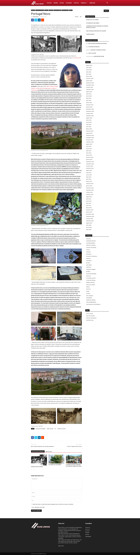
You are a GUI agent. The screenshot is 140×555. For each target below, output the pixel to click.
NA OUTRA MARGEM (91, 273)
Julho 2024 (88, 120)
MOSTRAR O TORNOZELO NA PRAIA (98, 50)
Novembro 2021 (90, 190)
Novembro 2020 (90, 216)
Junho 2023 (89, 148)
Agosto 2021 (89, 196)
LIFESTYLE (76, 3)
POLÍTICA (49, 3)
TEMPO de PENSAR (90, 300)
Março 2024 (89, 129)
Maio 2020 (88, 229)
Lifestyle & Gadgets (57, 10)
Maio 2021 (88, 203)
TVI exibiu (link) (77, 58)
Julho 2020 (88, 225)
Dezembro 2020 (90, 214)
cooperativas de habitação (40, 428)
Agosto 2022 (89, 170)
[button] (107, 3)
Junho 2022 (89, 174)
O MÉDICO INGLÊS (90, 34)
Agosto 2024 (89, 118)
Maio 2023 (88, 150)
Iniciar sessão (89, 313)
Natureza (88, 276)
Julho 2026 (88, 67)
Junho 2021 (89, 201)
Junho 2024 (89, 122)
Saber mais (61, 546)
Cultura (88, 249)
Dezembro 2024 (90, 109)
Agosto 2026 (89, 65)
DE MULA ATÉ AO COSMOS (37, 466)
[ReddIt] (42, 20)
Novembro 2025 (90, 85)
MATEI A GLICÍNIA (92, 53)
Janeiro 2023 (89, 159)
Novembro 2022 (90, 164)
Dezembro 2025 (90, 83)
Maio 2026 (88, 72)
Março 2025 (89, 102)
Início (32, 8)
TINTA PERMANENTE (91, 302)
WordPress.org (89, 320)
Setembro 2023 (90, 142)
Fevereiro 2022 (89, 183)
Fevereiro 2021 (89, 210)
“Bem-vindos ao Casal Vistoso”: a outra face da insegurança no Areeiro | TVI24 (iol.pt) (44, 88)
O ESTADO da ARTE (91, 278)
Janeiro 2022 (89, 185)
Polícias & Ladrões (65, 10)
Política (70, 10)
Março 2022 (89, 181)
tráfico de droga (50, 428)
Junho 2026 (89, 69)
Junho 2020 (89, 227)
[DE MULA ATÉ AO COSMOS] (39, 460)
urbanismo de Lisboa (61, 428)
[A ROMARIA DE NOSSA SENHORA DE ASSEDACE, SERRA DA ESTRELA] (74, 459)
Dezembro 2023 (90, 135)
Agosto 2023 (89, 144)
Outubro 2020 (89, 218)
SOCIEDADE (69, 3)
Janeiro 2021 (89, 212)
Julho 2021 (88, 199)
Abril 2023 (88, 153)
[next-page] (34, 470)
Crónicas (83, 3)
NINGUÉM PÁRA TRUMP (99, 56)
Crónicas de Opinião (91, 247)
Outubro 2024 (89, 113)
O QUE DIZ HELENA (90, 280)
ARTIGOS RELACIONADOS (38, 451)
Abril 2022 (88, 179)
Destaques (88, 254)
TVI (55, 428)
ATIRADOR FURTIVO (91, 241)
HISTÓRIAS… (89, 260)
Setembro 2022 (90, 168)
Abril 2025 (88, 100)
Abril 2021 (88, 205)
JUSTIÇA (62, 3)
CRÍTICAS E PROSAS (91, 245)
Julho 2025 (88, 93)
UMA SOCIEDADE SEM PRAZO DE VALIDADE (96, 31)
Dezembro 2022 (90, 161)
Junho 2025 (89, 96)
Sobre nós (92, 3)
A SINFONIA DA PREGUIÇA (94, 46)
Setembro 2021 (90, 194)
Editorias (46, 10)
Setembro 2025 (90, 89)
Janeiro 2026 (89, 80)
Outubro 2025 (89, 87)
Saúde (87, 291)
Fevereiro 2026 (89, 78)
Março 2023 (89, 155)
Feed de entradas (90, 315)
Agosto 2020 (89, 223)
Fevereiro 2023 (89, 157)
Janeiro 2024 (89, 133)
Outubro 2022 (89, 166)
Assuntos (36, 8)
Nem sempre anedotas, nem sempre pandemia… (42, 446)
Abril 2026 (88, 74)
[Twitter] (35, 20)
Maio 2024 (88, 124)
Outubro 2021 (89, 192)
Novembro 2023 (90, 137)
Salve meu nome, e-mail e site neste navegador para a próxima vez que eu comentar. (53, 504)
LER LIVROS (89, 265)
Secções (88, 293)
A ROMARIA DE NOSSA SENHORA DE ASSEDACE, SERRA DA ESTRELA (97, 26)
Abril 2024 (88, 126)
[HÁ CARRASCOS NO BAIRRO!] (56, 459)
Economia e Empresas (44, 8)
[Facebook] (32, 20)
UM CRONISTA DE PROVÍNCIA (93, 304)
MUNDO (56, 3)
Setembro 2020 (90, 220)
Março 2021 (89, 207)
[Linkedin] (39, 20)
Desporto (88, 252)
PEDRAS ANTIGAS (90, 282)
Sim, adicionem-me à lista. (38, 507)
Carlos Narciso (35, 16)
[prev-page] (32, 470)
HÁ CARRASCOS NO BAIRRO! (54, 464)
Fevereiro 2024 (89, 131)
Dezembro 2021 (90, 188)
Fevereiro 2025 (89, 104)
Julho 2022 (88, 172)
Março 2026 (89, 76)
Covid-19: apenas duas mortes (74, 446)
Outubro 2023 (89, 139)
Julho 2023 (88, 146)
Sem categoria (89, 295)
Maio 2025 (88, 98)
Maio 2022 (88, 177)
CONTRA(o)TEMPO (90, 243)
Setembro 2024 (90, 115)
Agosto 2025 (89, 91)
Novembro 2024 (90, 111)
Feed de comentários (91, 318)
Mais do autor (49, 451)
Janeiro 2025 (89, 107)
